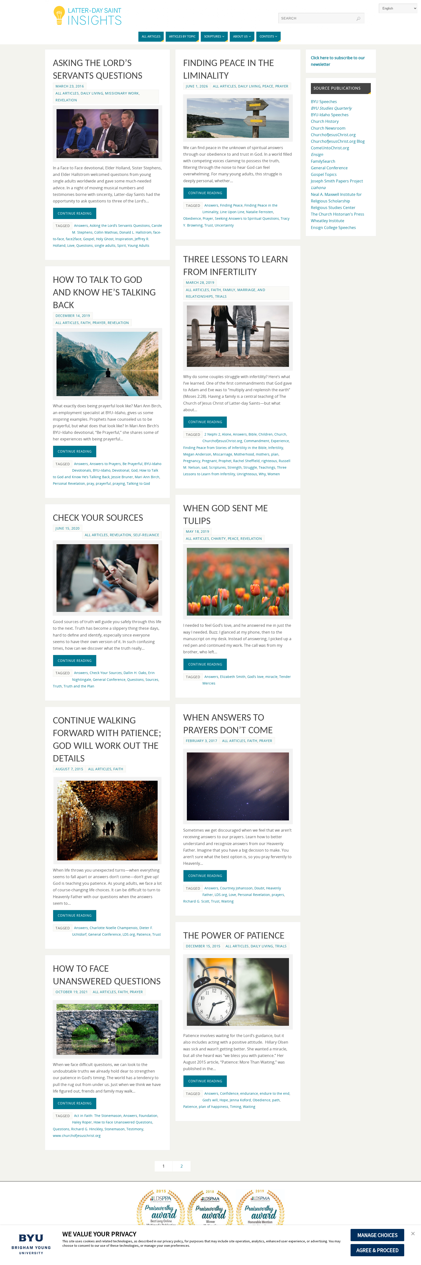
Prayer (281, 86)
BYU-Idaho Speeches (330, 114)
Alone (226, 434)
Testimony (134, 1129)
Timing (235, 1106)
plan (274, 454)
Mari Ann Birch (147, 477)
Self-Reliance (146, 535)
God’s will (210, 1100)
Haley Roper (82, 1122)
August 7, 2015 (69, 769)
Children (265, 434)
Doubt (259, 888)
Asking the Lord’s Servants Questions (120, 225)
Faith (216, 289)
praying (119, 483)
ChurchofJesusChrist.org (222, 440)
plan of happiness (213, 1106)
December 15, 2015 (203, 946)
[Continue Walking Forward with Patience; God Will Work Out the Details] (107, 820)
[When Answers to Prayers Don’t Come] (237, 786)
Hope (224, 1100)
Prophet (225, 460)
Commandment (256, 440)
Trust (208, 225)
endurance (249, 1093)
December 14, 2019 (73, 315)
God (134, 470)
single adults (105, 245)
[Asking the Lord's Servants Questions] (107, 133)
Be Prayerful (133, 463)
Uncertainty (224, 225)
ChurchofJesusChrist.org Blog (338, 141)
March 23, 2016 (70, 86)
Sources (151, 679)
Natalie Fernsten (259, 211)
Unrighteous (247, 474)
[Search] (358, 18)
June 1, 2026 (197, 86)
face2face (73, 239)
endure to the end (274, 1093)
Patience (144, 934)
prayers (278, 894)
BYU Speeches (324, 101)
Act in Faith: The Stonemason (98, 1115)
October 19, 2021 (72, 991)
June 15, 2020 (68, 528)
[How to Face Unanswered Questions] (107, 1029)
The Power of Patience (234, 936)
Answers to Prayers (105, 463)
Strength (235, 467)
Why (262, 474)
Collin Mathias (106, 232)
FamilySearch (323, 161)
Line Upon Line (232, 211)
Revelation (66, 100)
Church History (325, 121)
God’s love (255, 676)
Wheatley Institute (327, 220)
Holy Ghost (105, 239)
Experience (280, 440)
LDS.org (221, 894)
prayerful (103, 483)
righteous (269, 460)
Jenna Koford (240, 1100)
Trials (221, 296)
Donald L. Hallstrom (135, 232)
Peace (267, 86)
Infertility (275, 447)
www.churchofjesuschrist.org (77, 1135)
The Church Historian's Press (337, 214)
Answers (81, 225)
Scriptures (217, 467)
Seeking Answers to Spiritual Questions (247, 218)
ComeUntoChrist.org (330, 148)
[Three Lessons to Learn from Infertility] (237, 336)
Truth (57, 686)
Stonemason (115, 1129)
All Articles (67, 93)
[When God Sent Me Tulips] (237, 581)
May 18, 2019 (197, 531)
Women (274, 474)
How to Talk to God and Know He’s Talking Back (104, 293)
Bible (253, 434)
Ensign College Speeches (333, 227)
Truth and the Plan (79, 686)
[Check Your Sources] (107, 578)
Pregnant (209, 460)
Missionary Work (122, 93)
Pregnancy (191, 460)
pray (90, 483)
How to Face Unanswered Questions (123, 1122)
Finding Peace (231, 205)
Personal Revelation (69, 483)
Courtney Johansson (236, 888)
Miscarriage (222, 454)
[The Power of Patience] (237, 992)
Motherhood (244, 454)
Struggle (250, 467)
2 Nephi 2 (212, 434)
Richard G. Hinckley (87, 1129)
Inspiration (124, 239)
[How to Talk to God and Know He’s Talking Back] (107, 364)
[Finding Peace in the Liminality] (237, 118)
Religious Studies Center (333, 207)
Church (280, 434)
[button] (413, 1233)
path (276, 1100)
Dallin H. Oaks (135, 672)
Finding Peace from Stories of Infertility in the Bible (225, 447)
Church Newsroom (328, 128)
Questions (84, 245)
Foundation (148, 1115)
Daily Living (92, 93)
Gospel (88, 239)
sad (204, 467)
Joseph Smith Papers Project (337, 181)
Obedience (192, 218)
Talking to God (138, 483)
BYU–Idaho (101, 470)
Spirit (121, 245)
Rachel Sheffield (246, 460)
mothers (262, 454)
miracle (271, 676)
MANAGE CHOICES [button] (377, 1235)
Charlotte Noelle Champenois (114, 927)
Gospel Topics (324, 174)
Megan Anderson (197, 454)
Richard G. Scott (196, 901)
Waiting (227, 901)
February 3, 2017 (201, 740)
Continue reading (75, 213)
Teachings (267, 467)
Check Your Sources (98, 518)
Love (71, 245)
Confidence (229, 1093)
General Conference (109, 679)
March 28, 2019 (200, 282)
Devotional (120, 470)
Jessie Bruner (122, 477)
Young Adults (138, 245)
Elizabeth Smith (233, 676)
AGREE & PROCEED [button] (377, 1250)
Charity (218, 538)
